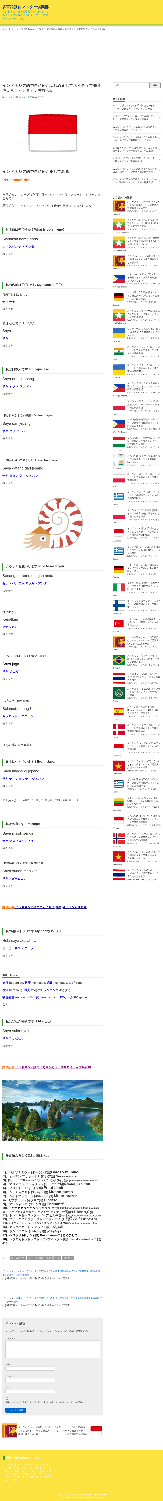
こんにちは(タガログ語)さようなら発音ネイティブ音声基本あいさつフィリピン (143, 277)
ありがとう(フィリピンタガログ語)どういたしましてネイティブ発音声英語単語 (143, 386)
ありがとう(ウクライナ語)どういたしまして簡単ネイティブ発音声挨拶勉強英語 (143, 368)
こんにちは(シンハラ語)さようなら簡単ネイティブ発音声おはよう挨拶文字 (143, 259)
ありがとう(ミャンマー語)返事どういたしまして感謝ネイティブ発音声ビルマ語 (143, 313)
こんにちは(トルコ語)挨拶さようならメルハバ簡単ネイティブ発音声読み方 (143, 622)
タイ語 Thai (153, 683)
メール (9, 1376)
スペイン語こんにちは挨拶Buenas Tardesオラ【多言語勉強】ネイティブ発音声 (142, 710)
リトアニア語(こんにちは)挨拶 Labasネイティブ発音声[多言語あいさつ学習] (143, 800)
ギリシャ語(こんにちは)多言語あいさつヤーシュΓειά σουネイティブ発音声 (143, 549)
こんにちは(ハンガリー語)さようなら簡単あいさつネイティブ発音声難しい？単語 (135, 139)
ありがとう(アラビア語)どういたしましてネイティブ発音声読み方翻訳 (143, 691)
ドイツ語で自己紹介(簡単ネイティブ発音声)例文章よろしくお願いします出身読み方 (143, 295)
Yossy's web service (96, 1498)
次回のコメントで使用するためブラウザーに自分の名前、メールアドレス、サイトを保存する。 (46, 1402)
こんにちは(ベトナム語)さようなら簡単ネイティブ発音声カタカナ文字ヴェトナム (143, 855)
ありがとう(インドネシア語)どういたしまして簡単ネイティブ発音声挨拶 (135, 160)
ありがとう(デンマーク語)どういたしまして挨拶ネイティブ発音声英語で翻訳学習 (143, 728)
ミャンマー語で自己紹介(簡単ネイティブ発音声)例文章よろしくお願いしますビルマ (143, 241)
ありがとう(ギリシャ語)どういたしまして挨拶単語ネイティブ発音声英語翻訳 (143, 495)
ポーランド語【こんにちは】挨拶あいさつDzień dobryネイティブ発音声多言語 (143, 404)
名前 (8, 1364)
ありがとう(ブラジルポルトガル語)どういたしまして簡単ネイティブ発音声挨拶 (135, 118)
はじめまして (18, 1258)
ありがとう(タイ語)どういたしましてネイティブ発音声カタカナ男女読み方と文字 (143, 873)
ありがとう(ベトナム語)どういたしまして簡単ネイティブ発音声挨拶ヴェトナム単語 (135, 149)
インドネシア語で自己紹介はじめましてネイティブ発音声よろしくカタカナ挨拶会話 (135, 181)
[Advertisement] (81, 55)
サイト (8, 1387)
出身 (57, 1258)
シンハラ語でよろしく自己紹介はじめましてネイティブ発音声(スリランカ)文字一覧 (135, 107)
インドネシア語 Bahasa (15, 97)
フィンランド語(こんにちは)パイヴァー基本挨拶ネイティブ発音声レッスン (143, 604)
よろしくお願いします (40, 1258)
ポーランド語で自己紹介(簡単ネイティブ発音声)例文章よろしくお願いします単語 (143, 513)
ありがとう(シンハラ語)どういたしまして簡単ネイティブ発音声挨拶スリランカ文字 (143, 205)
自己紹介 (68, 1258)
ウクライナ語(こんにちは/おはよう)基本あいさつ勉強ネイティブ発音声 (143, 331)
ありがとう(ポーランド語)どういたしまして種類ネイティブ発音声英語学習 (143, 477)
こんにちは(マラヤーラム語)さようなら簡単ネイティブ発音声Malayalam (143, 459)
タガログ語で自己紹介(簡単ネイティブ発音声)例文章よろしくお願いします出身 (143, 422)
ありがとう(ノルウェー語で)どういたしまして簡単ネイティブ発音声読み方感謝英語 (143, 837)
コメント (10, 1338)
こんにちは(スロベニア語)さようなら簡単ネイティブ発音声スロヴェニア (135, 128)
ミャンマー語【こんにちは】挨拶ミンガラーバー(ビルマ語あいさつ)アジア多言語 (143, 223)
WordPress (72, 1498)
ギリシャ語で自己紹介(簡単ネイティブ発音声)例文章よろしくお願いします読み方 (143, 782)
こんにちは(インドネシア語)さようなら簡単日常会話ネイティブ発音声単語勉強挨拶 (135, 170)
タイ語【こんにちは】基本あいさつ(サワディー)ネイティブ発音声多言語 (143, 676)
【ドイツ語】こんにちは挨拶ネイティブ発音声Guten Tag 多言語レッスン (143, 567)
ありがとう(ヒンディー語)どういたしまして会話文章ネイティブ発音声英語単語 (143, 350)
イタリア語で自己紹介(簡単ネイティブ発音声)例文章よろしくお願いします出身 (143, 586)
